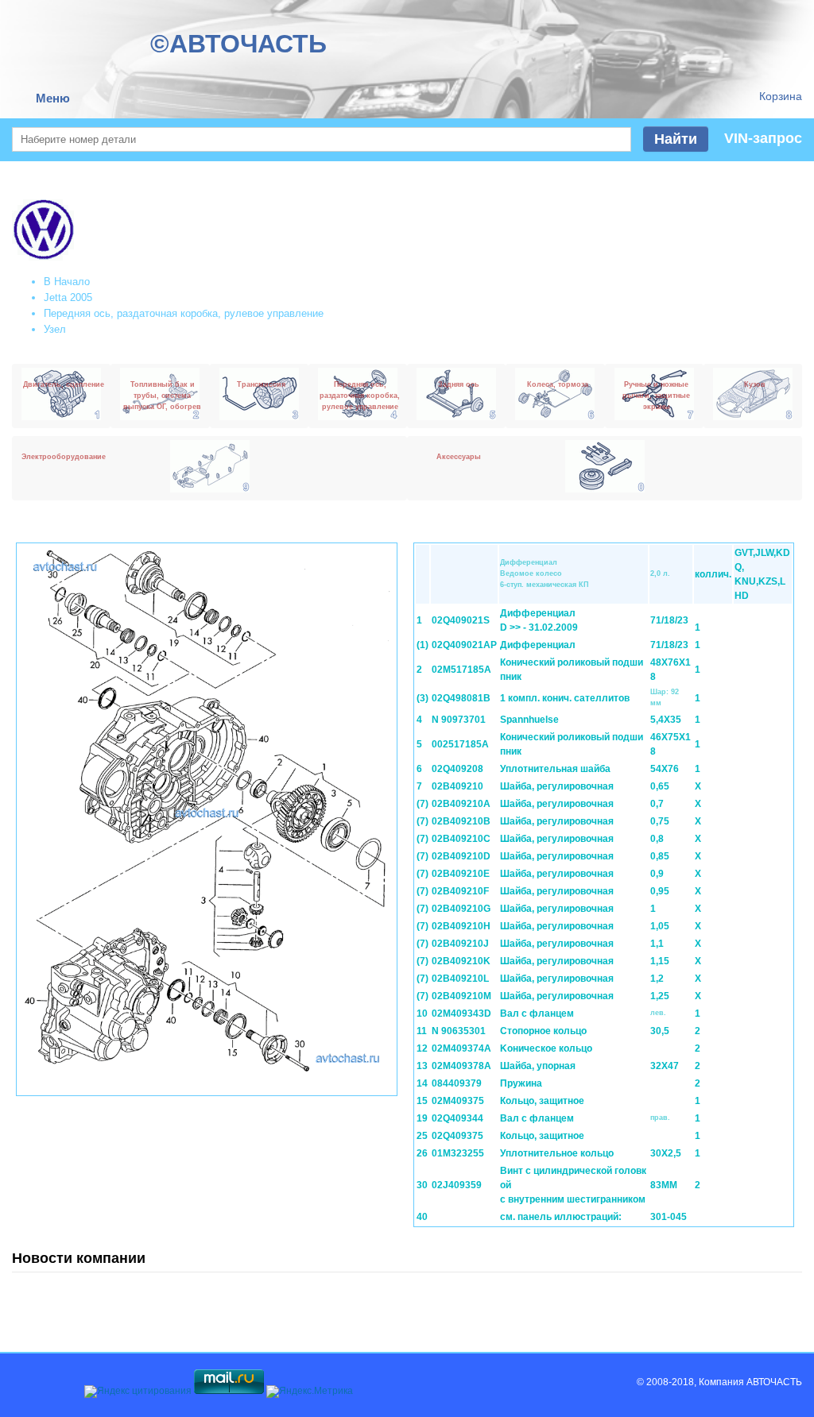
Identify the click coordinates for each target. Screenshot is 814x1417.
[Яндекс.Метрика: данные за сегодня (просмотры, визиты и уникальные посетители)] (309, 1391)
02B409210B (461, 821)
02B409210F (460, 891)
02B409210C (461, 838)
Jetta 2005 (68, 297)
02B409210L (460, 978)
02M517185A (461, 669)
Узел (55, 329)
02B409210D (461, 856)
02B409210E (461, 873)
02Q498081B (461, 698)
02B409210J (460, 943)
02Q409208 (457, 768)
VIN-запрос (763, 138)
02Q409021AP (464, 645)
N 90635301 (459, 1031)
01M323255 (458, 1153)
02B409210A (461, 803)
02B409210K (461, 961)
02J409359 (457, 1185)
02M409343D (461, 1013)
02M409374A (461, 1048)
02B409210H (461, 926)
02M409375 (458, 1100)
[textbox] (321, 139)
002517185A (460, 744)
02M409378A (461, 1065)
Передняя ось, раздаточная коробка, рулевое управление (184, 313)
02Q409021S (461, 620)
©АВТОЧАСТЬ (238, 43)
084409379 (457, 1083)
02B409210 (457, 786)
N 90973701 (459, 719)
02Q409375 (457, 1135)
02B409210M (461, 996)
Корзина (780, 96)
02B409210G (461, 908)
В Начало (67, 282)
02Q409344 (457, 1118)
